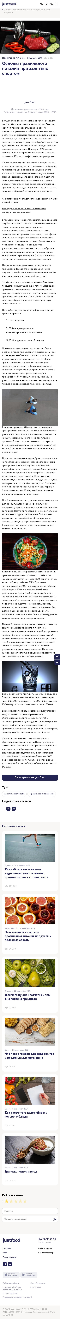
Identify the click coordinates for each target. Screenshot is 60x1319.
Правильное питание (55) (42, 794)
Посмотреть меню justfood (30, 777)
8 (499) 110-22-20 (47, 1239)
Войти (46, 4)
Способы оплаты (37, 1283)
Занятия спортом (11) (14, 794)
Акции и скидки (9, 1257)
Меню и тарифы (45, 1248)
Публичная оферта (11, 1283)
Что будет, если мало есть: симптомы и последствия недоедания (24, 211)
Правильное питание (13, 58)
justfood (36, 742)
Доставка (7, 1248)
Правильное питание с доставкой (17, 1297)
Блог (5, 1253)
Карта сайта (35, 1287)
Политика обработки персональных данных (12, 1289)
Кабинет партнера (46, 1253)
